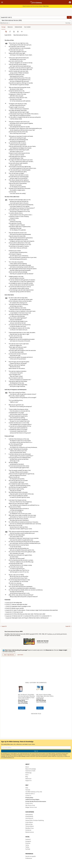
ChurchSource (29, 818)
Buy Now (21, 708)
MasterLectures (29, 832)
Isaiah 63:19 (9, 614)
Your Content (27, 27)
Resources (10, 27)
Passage (3, 27)
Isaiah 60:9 (9, 602)
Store (26, 774)
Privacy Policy (60, 756)
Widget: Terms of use (31, 807)
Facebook (28, 839)
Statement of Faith (30, 771)
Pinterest (27, 843)
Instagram (28, 841)
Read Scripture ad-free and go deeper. (36, 6)
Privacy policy (29, 797)
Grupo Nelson (29, 822)
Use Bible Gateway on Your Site (33, 791)
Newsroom (28, 778)
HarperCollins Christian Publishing (34, 820)
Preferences (28, 858)
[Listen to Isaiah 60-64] (22, 31)
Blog (26, 776)
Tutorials (27, 790)
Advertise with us (30, 793)
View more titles (36, 713)
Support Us (28, 780)
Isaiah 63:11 (9, 612)
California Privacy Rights (32, 799)
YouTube (27, 849)
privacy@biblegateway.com (7, 757)
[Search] (69, 17)
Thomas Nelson (29, 826)
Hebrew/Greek (18, 27)
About (27, 767)
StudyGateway (29, 816)
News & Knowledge (30, 769)
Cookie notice (29, 803)
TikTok (27, 845)
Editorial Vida (28, 824)
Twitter (27, 847)
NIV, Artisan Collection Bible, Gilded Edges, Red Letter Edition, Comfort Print (45, 696)
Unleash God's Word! (42, 642)
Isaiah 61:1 (9, 604)
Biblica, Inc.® (52, 634)
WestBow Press (29, 828)
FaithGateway (29, 814)
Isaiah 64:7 (9, 618)
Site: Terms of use (30, 805)
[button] (70, 2)
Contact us (28, 795)
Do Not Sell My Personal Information (35, 801)
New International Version (12, 631)
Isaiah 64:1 (9, 616)
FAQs (26, 788)
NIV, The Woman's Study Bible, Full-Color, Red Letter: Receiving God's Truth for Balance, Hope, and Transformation (26, 697)
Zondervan (28, 830)
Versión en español (30, 856)
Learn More (20, 654)
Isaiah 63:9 (9, 610)
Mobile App (28, 772)
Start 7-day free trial (9, 654)
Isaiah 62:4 (9, 606)
